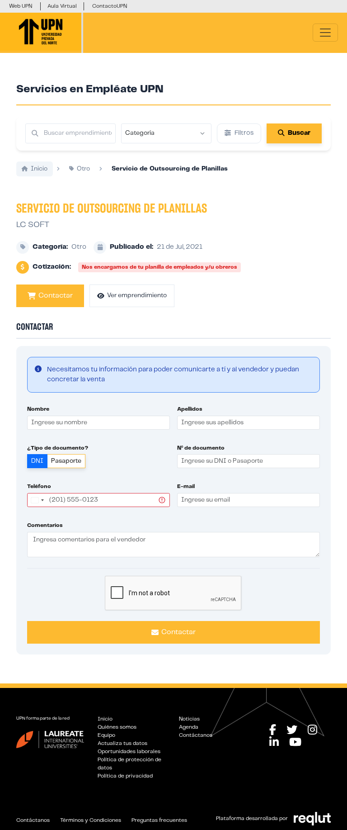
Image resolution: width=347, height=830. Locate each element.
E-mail (186, 486)
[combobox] (37, 500)
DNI (37, 461)
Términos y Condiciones (90, 820)
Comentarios (45, 525)
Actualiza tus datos (122, 743)
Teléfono (39, 486)
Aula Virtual (62, 6)
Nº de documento (201, 448)
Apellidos (189, 409)
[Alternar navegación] (325, 33)
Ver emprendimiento (137, 295)
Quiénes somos (117, 727)
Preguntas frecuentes (159, 820)
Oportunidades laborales (129, 751)
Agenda (188, 727)
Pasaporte (66, 461)
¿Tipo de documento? (57, 448)
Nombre (38, 409)
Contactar (55, 295)
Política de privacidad (125, 775)
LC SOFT (32, 225)
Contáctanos (195, 735)
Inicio (105, 718)
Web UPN (20, 6)
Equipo (106, 735)
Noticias (189, 718)
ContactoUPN (109, 6)
